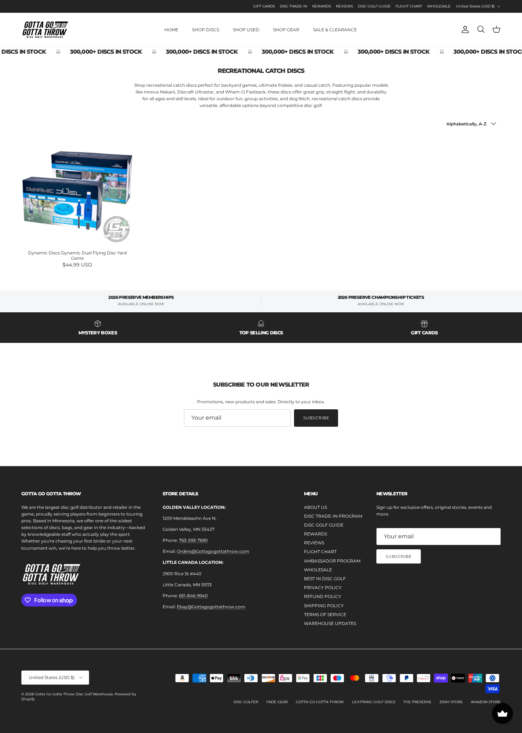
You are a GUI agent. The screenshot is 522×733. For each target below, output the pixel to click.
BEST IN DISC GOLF (325, 578)
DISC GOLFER (246, 702)
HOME (171, 29)
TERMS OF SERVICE (325, 614)
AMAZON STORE (486, 702)
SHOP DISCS (205, 29)
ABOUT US (315, 507)
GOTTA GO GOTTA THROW (320, 702)
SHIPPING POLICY (324, 605)
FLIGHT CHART (409, 6)
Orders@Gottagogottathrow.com (213, 551)
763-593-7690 (193, 540)
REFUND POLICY (322, 596)
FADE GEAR (277, 702)
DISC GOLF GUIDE (374, 6)
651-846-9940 (193, 595)
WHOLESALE (439, 6)
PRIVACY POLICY (323, 587)
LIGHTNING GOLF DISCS (373, 702)
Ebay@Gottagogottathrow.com (211, 606)
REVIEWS (344, 6)
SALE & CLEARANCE (335, 29)
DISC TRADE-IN (293, 6)
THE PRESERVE (417, 702)
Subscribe (316, 417)
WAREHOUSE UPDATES (330, 623)
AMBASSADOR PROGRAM (332, 561)
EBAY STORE (451, 702)
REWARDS (321, 6)
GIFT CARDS (264, 6)
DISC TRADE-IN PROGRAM (333, 516)
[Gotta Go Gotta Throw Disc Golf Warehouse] (45, 29)
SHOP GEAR (286, 29)
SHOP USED (246, 29)
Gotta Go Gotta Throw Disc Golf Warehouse (74, 694)
